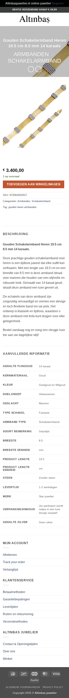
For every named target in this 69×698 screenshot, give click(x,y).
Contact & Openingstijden (20, 644)
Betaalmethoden (14, 592)
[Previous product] (38, 69)
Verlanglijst (10, 569)
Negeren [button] (58, 3)
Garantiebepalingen (16, 599)
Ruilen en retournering (18, 614)
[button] (5, 19)
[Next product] (31, 69)
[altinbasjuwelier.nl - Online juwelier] (34, 19)
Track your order (14, 562)
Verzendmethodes (15, 621)
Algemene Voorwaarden (23, 687)
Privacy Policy (53, 687)
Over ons (9, 651)
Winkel (7, 658)
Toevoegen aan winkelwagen (34, 184)
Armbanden (31, 54)
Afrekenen (10, 554)
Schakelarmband (34, 61)
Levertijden (10, 606)
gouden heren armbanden (22, 207)
